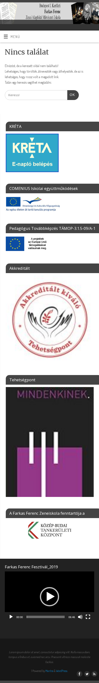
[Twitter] (86, 9)
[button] (49, 596)
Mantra (49, 671)
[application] (49, 596)
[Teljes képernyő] (88, 616)
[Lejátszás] (11, 616)
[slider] (46, 617)
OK (71, 95)
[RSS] (93, 9)
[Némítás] (80, 616)
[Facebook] (79, 9)
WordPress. (62, 671)
